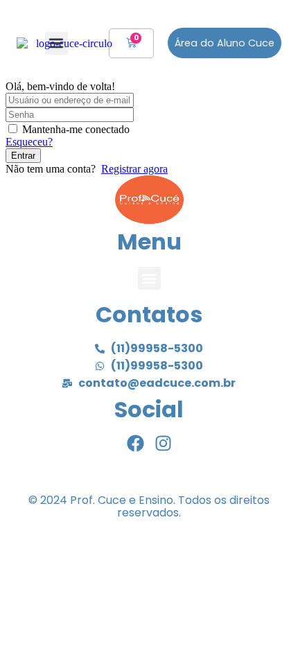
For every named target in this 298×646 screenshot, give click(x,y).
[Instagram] (163, 443)
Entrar (23, 155)
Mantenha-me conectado (76, 129)
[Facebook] (135, 443)
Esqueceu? (29, 142)
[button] (56, 43)
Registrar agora (134, 169)
